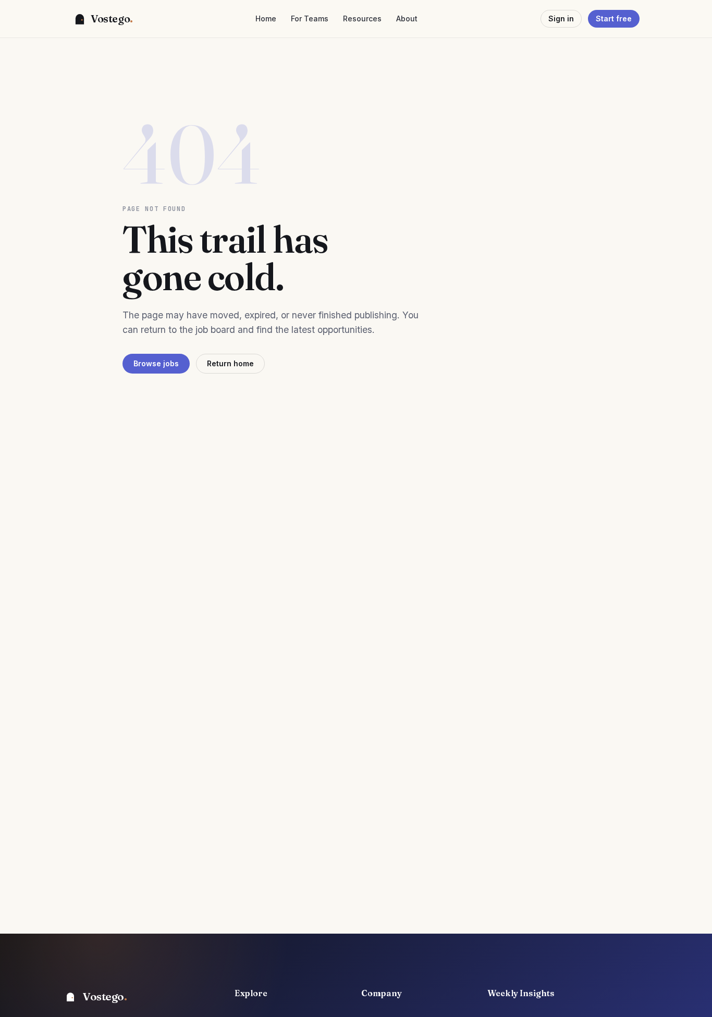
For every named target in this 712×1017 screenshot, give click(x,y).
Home (265, 18)
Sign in (561, 18)
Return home (230, 363)
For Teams (309, 18)
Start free (614, 18)
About (407, 18)
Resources (362, 18)
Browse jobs (156, 363)
